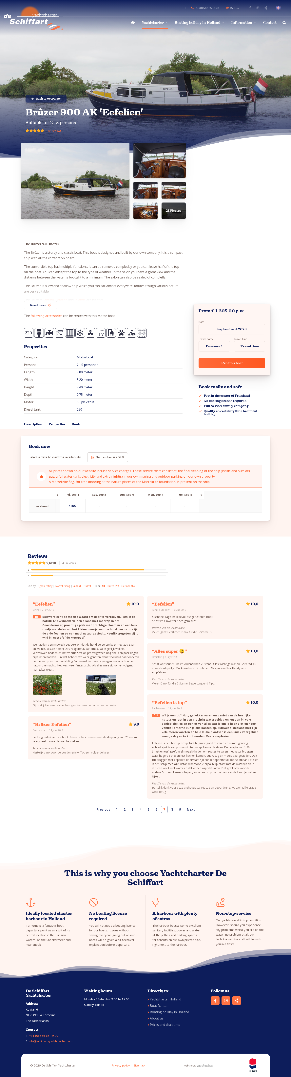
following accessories (46, 316)
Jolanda (80, 300)
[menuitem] (132, 22)
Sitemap (139, 1065)
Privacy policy (120, 1065)
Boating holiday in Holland (197, 22)
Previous (103, 809)
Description (33, 424)
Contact (270, 22)
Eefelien (61, 300)
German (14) (128, 586)
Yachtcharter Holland (165, 999)
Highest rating (44, 586)
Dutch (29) (113, 586)
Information (241, 22)
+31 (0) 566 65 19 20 (43, 1036)
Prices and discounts (165, 1024)
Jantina (48, 300)
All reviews (55, 130)
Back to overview (48, 99)
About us (156, 1018)
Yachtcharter (153, 22)
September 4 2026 (232, 329)
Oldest (87, 586)
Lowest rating (62, 586)
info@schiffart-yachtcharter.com (50, 1041)
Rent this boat (232, 363)
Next (191, 809)
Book (76, 424)
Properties (57, 424)
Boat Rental (158, 1005)
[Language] (279, 8)
